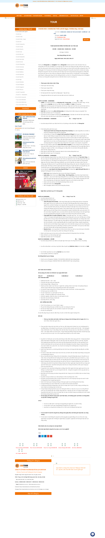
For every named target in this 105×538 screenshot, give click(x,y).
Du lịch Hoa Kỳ (20, 61)
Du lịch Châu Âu (20, 49)
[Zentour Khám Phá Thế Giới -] (22, 5)
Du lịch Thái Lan (20, 89)
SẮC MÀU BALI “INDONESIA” (28, 134)
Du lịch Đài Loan (20, 54)
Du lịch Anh (19, 41)
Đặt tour (86, 39)
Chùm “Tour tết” (18, 126)
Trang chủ (12, 15)
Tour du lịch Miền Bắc (21, 99)
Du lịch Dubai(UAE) (20, 56)
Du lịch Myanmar (20, 74)
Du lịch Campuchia (20, 44)
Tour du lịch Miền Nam (21, 102)
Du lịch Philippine (20, 84)
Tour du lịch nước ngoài (21, 31)
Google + (48, 436)
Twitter (42, 436)
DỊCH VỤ (55, 15)
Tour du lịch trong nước (21, 97)
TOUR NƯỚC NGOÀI (37, 15)
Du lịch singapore (20, 87)
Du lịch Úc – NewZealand (22, 94)
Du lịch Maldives (20, 72)
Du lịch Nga (19, 79)
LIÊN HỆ (81, 15)
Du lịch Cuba (19, 51)
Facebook (39, 436)
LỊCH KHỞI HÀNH (28, 15)
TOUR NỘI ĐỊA (47, 15)
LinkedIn (45, 436)
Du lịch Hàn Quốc (20, 59)
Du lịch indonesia (20, 67)
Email (51, 436)
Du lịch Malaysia (20, 69)
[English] (86, 5)
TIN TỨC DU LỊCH (74, 15)
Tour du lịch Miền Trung (22, 104)
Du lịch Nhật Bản (20, 82)
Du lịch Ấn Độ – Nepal (21, 39)
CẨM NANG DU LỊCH (63, 15)
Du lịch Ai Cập (19, 36)
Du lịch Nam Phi (20, 77)
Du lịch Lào (19, 34)
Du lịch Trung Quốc (21, 92)
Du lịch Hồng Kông (20, 64)
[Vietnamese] (89, 5)
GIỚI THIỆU (19, 15)
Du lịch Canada (20, 46)
